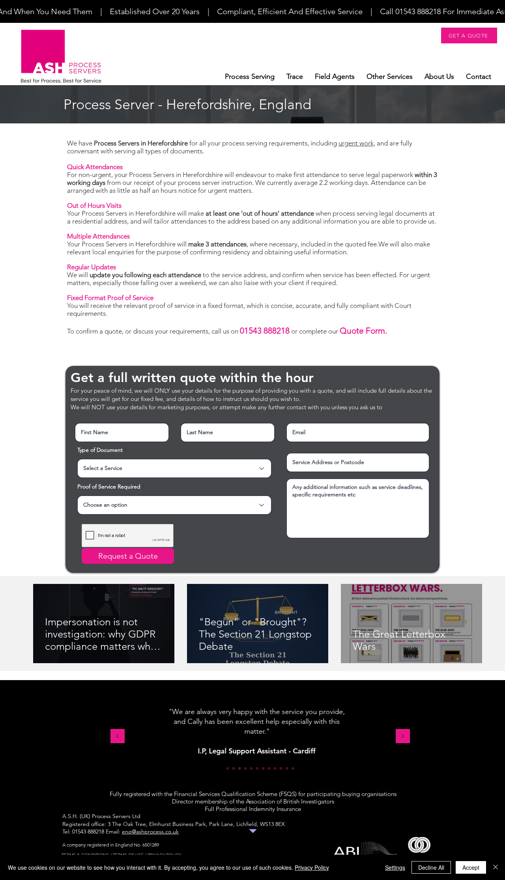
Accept (470, 867)
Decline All (431, 867)
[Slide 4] (245, 768)
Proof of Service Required (108, 486)
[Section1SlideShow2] (233, 768)
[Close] (495, 867)
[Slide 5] (251, 768)
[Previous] (117, 736)
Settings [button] (395, 867)
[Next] (403, 736)
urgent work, (357, 143)
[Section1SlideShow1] (227, 768)
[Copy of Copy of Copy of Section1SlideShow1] (293, 768)
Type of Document (100, 450)
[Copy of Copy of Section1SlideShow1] (281, 768)
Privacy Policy (312, 867)
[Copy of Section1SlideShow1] (269, 768)
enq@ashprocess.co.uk (150, 831)
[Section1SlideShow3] (239, 768)
